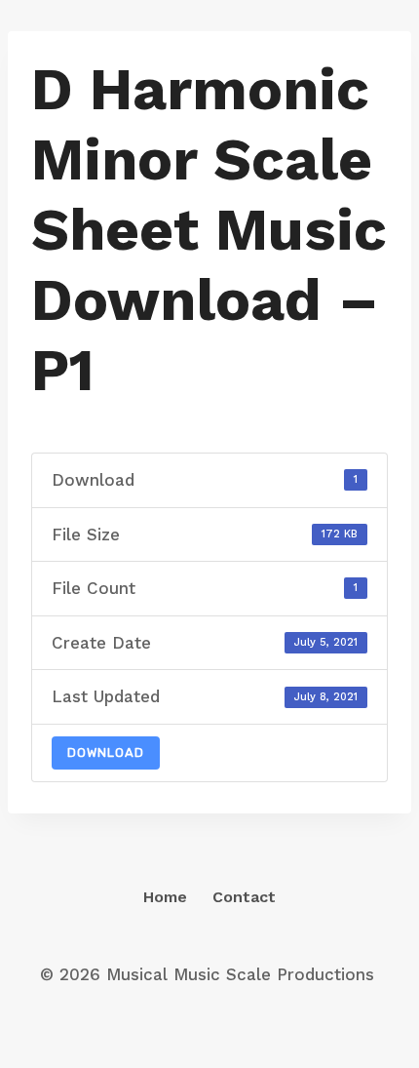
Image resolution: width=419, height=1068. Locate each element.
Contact (244, 897)
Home (165, 897)
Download (105, 752)
